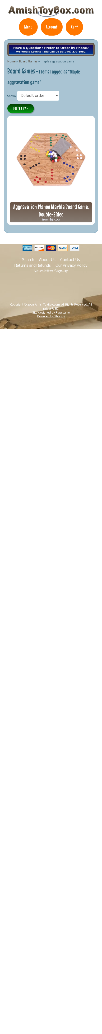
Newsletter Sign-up (51, 271)
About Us (47, 260)
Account (51, 26)
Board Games (28, 61)
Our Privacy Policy (72, 265)
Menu (28, 26)
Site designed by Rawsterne (51, 312)
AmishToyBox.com (47, 304)
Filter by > (20, 108)
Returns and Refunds (32, 265)
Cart (74, 26)
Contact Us (70, 260)
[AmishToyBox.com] (51, 15)
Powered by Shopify (51, 316)
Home (11, 61)
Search (28, 260)
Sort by (11, 96)
